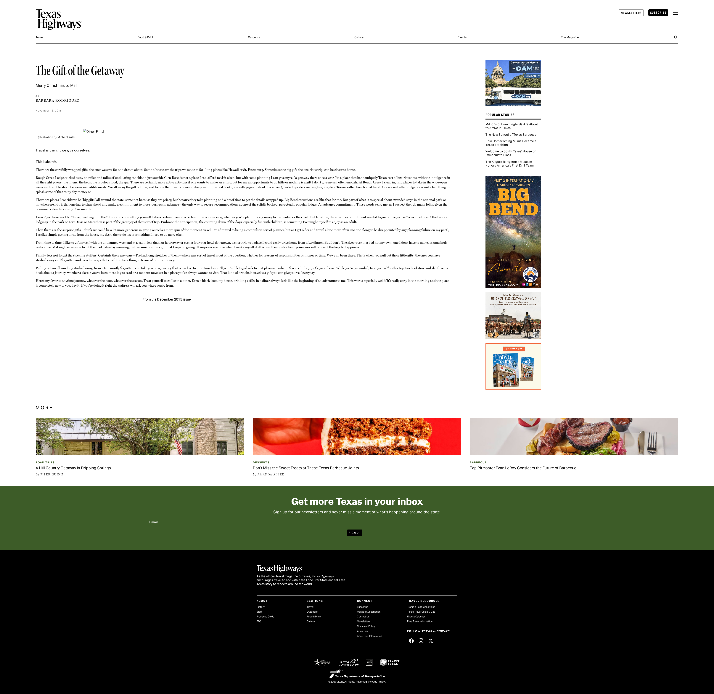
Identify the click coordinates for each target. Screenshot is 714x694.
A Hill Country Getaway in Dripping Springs (73, 468)
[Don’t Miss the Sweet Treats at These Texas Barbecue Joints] (357, 454)
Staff (259, 611)
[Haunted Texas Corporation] (513, 105)
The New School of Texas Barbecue (510, 135)
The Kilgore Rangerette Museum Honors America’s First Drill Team (509, 163)
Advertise (362, 631)
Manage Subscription (368, 611)
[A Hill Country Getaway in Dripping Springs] (140, 454)
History (261, 607)
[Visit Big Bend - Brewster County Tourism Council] (513, 286)
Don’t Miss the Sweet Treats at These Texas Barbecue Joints (306, 468)
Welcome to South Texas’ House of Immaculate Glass (510, 153)
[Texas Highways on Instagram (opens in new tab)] (421, 641)
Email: (154, 522)
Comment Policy (366, 626)
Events (462, 37)
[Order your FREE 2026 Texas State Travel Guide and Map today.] (513, 388)
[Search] (675, 37)
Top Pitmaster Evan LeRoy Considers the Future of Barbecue (523, 468)
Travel (39, 37)
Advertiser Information (369, 636)
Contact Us (363, 616)
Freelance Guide (265, 616)
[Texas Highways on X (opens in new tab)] (431, 641)
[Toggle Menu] (675, 13)
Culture (359, 37)
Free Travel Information (419, 621)
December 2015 (169, 299)
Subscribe (658, 13)
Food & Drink (146, 37)
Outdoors (254, 37)
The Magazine (570, 37)
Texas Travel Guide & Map (421, 611)
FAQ (259, 621)
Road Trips (45, 462)
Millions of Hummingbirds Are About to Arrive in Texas (511, 126)
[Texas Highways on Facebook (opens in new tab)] (411, 641)
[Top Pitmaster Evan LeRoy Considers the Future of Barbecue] (574, 454)
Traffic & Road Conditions (421, 607)
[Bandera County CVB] (513, 337)
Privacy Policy (376, 681)
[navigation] (675, 13)
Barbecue (478, 462)
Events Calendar (416, 616)
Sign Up (354, 533)
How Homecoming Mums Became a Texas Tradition (510, 143)
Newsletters (631, 13)
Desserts (261, 462)
